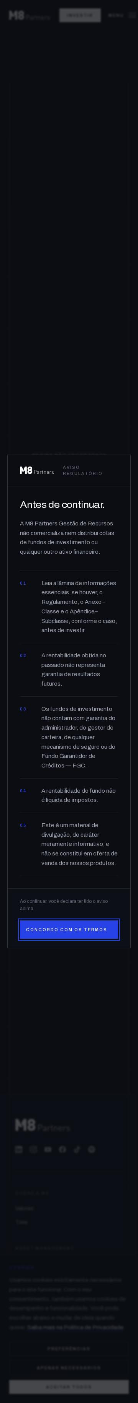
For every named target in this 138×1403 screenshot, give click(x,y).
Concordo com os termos (66, 929)
